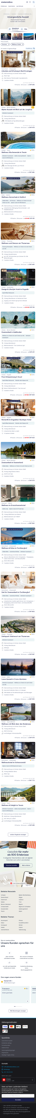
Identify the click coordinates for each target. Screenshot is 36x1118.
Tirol (20, 902)
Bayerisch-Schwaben (24, 906)
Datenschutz (5, 1047)
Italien (3, 902)
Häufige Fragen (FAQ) (8, 1055)
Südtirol (21, 899)
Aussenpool (4, 920)
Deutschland (4, 897)
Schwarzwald (4, 906)
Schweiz (3, 895)
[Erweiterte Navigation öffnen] (34, 6)
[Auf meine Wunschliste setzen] (33, 52)
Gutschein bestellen (11, 865)
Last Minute (19, 6)
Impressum (5, 1052)
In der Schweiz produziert (19, 883)
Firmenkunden (6, 1045)
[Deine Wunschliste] (30, 2)
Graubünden (4, 909)
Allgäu (20, 897)
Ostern (21, 927)
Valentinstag (22, 929)
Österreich (4, 899)
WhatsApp (7, 1069)
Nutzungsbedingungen (8, 1050)
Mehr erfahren (26, 865)
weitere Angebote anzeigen (18, 834)
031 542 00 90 (8, 1072)
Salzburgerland (23, 909)
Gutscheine (11, 6)
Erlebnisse (4, 6)
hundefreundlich (23, 923)
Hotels (3, 927)
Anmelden (18, 1100)
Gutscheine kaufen (7, 1040)
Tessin (3, 911)
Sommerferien (5, 929)
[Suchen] (33, 2)
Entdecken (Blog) (6, 1043)
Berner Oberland (6, 904)
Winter (21, 925)
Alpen (20, 911)
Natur (2, 923)
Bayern (21, 904)
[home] (13, 2)
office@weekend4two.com (11, 1067)
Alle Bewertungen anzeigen (18, 1011)
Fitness (21, 920)
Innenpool (4, 925)
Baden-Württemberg (24, 895)
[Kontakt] (27, 2)
